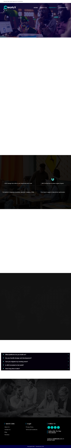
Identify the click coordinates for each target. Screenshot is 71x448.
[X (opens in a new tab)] (62, 1)
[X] (48, 427)
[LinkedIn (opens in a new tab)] (66, 1)
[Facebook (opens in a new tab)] (64, 1)
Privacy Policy (29, 427)
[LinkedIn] (58, 427)
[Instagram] (55, 427)
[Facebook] (52, 427)
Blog (6, 432)
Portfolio (7, 434)
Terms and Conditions (31, 429)
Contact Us (7, 429)
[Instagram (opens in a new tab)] (65, 1)
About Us (7, 427)
